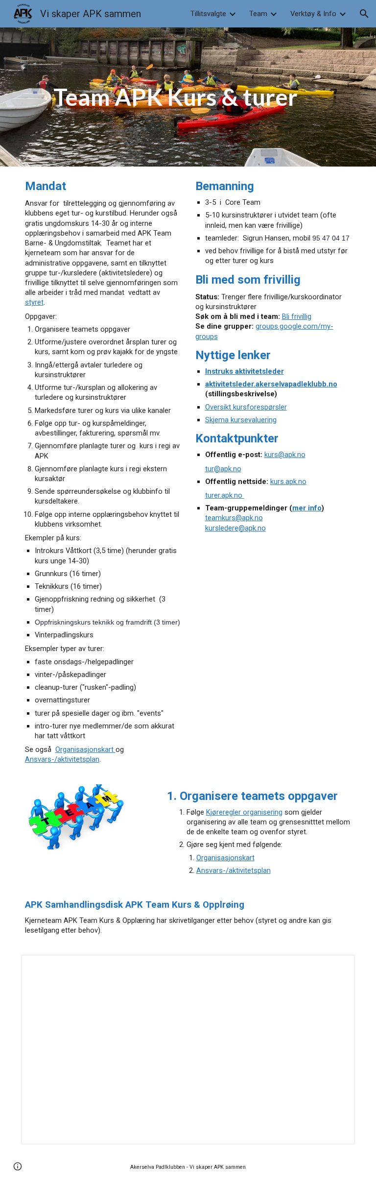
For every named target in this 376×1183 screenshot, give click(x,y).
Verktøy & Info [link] (313, 13)
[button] (364, 13)
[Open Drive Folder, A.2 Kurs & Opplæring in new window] (336, 967)
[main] (188, 97)
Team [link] (258, 13)
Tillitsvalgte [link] (208, 13)
